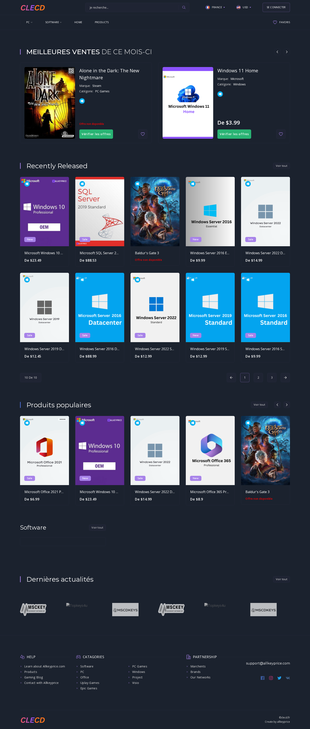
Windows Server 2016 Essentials (215, 253)
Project (137, 677)
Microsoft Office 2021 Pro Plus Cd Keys (54, 492)
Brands (195, 672)
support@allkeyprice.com (268, 663)
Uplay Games (89, 683)
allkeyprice (283, 722)
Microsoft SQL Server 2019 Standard (108, 253)
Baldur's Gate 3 (147, 253)
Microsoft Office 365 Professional (216, 492)
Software (52, 22)
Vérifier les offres (96, 134)
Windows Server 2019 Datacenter (50, 349)
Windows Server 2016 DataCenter (106, 349)
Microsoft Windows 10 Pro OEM (49, 253)
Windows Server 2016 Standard (270, 349)
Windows (138, 672)
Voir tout (281, 166)
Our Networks (200, 677)
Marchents (198, 666)
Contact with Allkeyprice (41, 683)
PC (28, 22)
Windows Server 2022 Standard (159, 349)
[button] (215, 7)
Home (78, 22)
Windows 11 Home (237, 70)
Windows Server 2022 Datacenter (271, 253)
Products (102, 22)
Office (84, 677)
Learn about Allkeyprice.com (44, 666)
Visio (135, 683)
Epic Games (88, 688)
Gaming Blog (33, 677)
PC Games (139, 666)
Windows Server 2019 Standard (214, 349)
